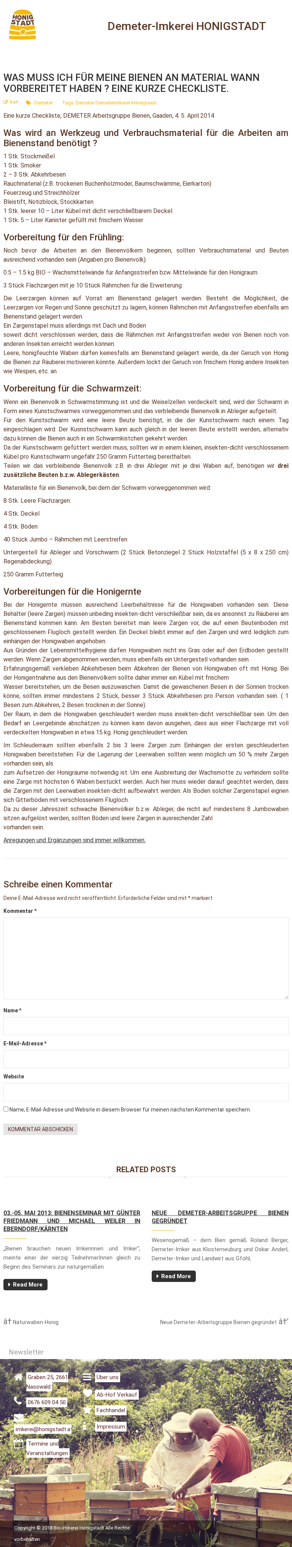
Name (12, 1010)
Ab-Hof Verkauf (117, 1394)
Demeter (43, 103)
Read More (28, 1284)
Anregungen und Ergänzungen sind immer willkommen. (74, 840)
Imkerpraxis (144, 103)
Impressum (111, 1426)
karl (14, 102)
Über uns (108, 1377)
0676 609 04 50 (47, 1402)
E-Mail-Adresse (24, 1043)
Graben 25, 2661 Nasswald (47, 1382)
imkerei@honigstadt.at (44, 1429)
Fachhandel (111, 1410)
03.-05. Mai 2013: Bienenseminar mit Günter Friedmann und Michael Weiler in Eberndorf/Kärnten (71, 1221)
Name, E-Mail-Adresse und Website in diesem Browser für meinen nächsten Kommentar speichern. (130, 1110)
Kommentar (19, 911)
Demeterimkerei (112, 103)
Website (13, 1076)
